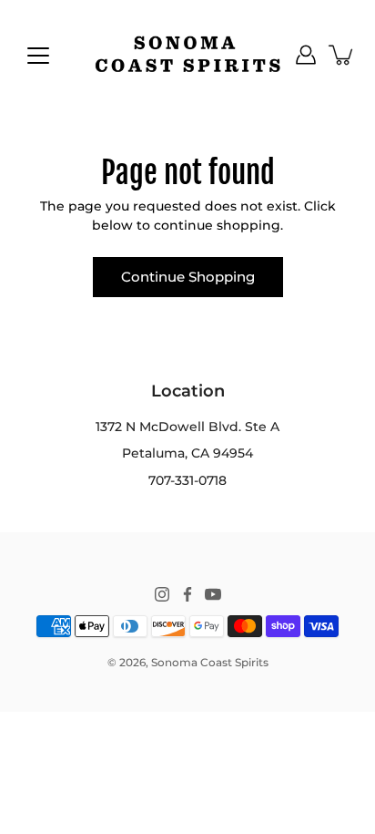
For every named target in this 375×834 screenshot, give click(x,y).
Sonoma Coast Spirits (210, 662)
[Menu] (38, 55)
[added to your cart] (342, 54)
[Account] (305, 54)
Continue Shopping (188, 276)
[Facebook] (187, 594)
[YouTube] (213, 594)
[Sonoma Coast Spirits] (187, 54)
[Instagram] (162, 594)
